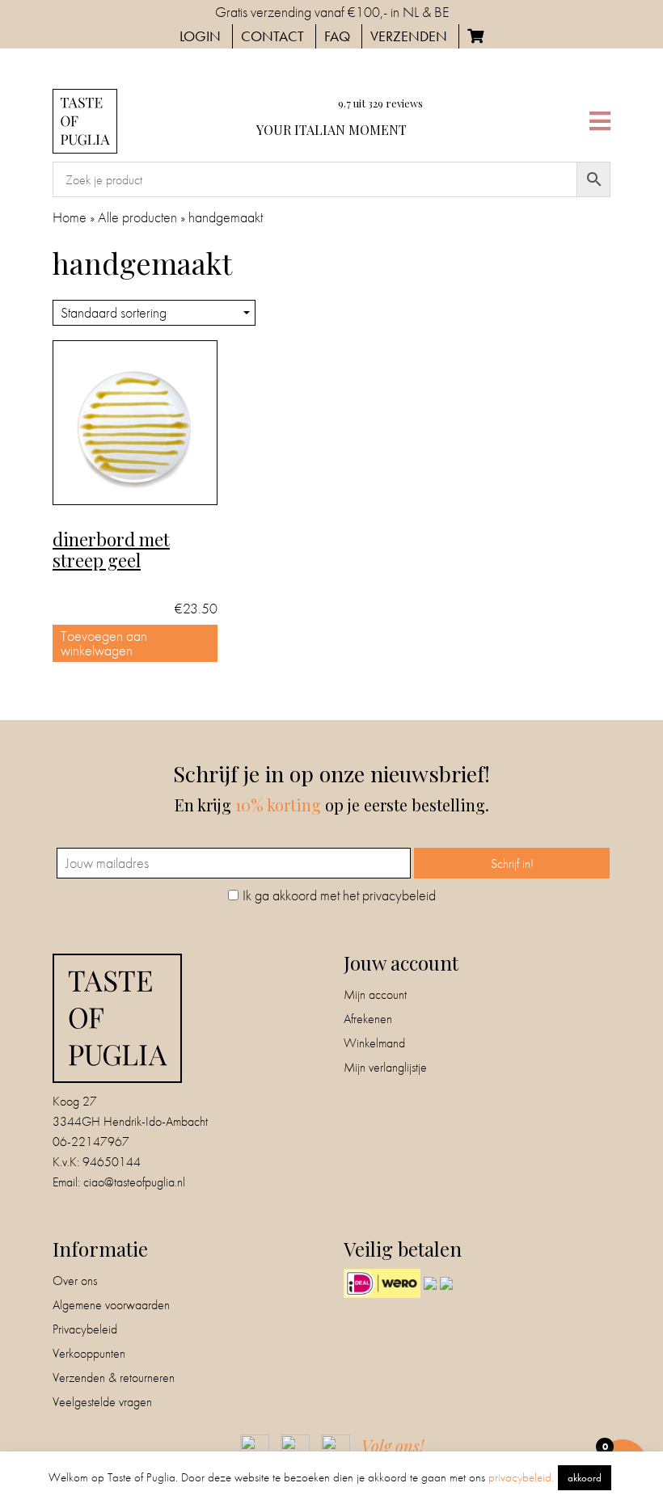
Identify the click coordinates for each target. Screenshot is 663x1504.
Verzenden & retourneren (114, 1377)
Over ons (75, 1280)
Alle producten (137, 217)
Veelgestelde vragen (102, 1401)
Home (70, 217)
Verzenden (408, 36)
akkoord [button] (585, 1478)
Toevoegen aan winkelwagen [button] (104, 642)
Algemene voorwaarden (111, 1304)
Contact (272, 36)
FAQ (337, 36)
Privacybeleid (85, 1329)
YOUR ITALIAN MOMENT (331, 129)
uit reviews (380, 103)
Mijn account (375, 994)
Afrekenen (368, 1018)
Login (200, 36)
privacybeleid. (521, 1477)
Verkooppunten (89, 1353)
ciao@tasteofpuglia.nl (134, 1181)
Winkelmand (374, 1042)
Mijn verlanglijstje (385, 1067)
